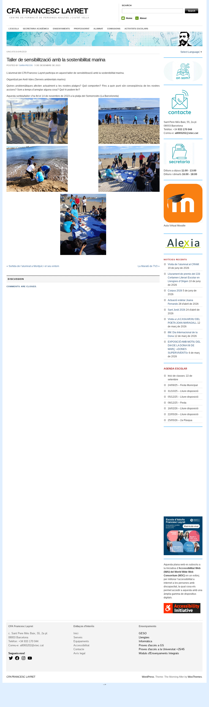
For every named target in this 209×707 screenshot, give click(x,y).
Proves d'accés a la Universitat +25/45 (162, 649)
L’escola (14, 29)
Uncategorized (17, 52)
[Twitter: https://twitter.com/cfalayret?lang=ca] (10, 658)
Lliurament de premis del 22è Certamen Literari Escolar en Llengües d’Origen (184, 277)
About (143, 18)
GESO (143, 633)
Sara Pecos (26, 65)
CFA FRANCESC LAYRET (47, 11)
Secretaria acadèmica (36, 29)
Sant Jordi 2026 (176, 309)
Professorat (81, 29)
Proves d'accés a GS (151, 645)
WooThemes (195, 676)
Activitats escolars (136, 29)
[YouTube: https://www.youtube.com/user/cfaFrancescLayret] (29, 658)
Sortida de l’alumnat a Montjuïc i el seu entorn (33, 266)
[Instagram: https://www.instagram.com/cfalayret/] (23, 658)
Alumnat (98, 29)
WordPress (148, 676)
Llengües (144, 637)
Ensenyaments (61, 29)
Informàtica (145, 641)
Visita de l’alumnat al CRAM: (183, 264)
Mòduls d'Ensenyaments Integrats (159, 653)
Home (129, 18)
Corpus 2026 (175, 290)
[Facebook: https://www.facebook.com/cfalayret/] (17, 658)
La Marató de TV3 (149, 266)
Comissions (113, 29)
